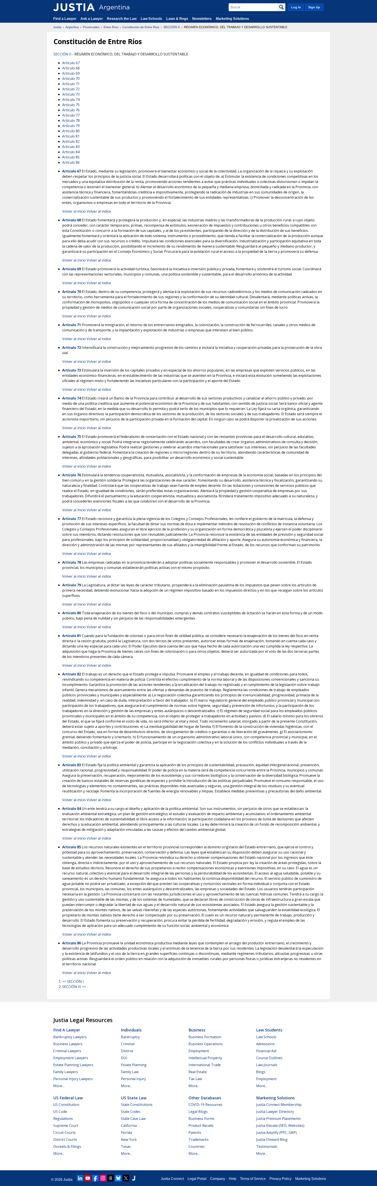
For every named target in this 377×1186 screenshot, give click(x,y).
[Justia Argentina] (74, 7)
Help (232, 1179)
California (129, 1125)
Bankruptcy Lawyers (70, 1037)
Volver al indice (99, 211)
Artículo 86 (71, 162)
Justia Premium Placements (278, 1118)
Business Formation (204, 1037)
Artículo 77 (71, 115)
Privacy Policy (280, 1179)
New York (129, 1139)
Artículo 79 (71, 125)
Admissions (265, 1043)
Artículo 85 (71, 157)
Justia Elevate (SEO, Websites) (280, 1125)
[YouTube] (87, 1178)
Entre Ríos (111, 27)
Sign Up (314, 7)
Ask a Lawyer (92, 19)
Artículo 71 (71, 83)
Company (217, 1179)
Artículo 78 (71, 120)
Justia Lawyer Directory (275, 1111)
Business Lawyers (67, 1043)
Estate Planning (134, 1064)
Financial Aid (266, 1050)
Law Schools (151, 19)
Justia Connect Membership (279, 1104)
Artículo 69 (71, 73)
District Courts (65, 1139)
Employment (198, 1050)
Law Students (269, 1030)
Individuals (131, 1030)
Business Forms (201, 1118)
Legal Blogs (198, 1111)
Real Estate (197, 1071)
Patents (194, 1132)
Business (196, 1030)
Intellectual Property (205, 1057)
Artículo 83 (71, 146)
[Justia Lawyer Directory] (133, 1178)
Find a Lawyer (64, 19)
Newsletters (202, 19)
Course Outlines (269, 1057)
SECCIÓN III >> (74, 986)
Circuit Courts (64, 1132)
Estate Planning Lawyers (73, 1064)
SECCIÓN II (171, 27)
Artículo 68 (71, 68)
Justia (57, 27)
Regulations (63, 1118)
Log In (296, 7)
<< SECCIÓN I (73, 981)
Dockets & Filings (67, 1146)
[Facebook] (95, 1178)
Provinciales (91, 27)
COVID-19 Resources (205, 1104)
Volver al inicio (74, 211)
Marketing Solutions (232, 19)
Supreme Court (65, 1125)
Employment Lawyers (70, 1057)
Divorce (127, 1050)
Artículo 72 (71, 89)
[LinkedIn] (80, 1178)
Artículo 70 (71, 78)
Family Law (130, 1071)
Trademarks (198, 1139)
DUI (124, 1057)
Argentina (72, 27)
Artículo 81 (71, 136)
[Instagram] (103, 1178)
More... (58, 1085)
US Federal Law (68, 1097)
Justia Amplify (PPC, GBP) (276, 1132)
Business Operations (205, 1043)
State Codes (130, 1111)
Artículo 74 (71, 99)
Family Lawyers (65, 1071)
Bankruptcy (130, 1037)
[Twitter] (126, 1178)
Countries (196, 1146)
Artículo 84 (71, 152)
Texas (126, 1146)
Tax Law (195, 1078)
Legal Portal (197, 1179)
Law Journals (266, 1064)
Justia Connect (172, 1179)
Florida (126, 1132)
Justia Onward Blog (272, 1139)
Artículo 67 (71, 62)
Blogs (261, 1071)
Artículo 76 (71, 110)
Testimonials (266, 1146)
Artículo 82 (71, 141)
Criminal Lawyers (67, 1050)
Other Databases (204, 1097)
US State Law (134, 1097)
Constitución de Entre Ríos (140, 27)
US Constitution (66, 1104)
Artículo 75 (71, 104)
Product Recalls (200, 1125)
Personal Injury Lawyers (73, 1078)
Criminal (127, 1043)
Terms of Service (253, 1179)
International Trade (204, 1064)
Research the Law (122, 19)
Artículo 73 (71, 94)
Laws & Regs (177, 19)
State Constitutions (137, 1104)
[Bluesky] (118, 1178)
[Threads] (110, 1178)
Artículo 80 (71, 131)
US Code (60, 1111)
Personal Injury (133, 1078)
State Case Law (133, 1118)
